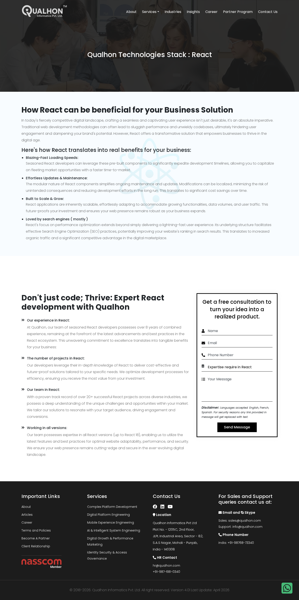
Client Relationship (35, 546)
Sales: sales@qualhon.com (239, 520)
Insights (193, 11)
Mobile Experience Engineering (110, 522)
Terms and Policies (36, 530)
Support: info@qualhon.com (240, 527)
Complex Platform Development (112, 507)
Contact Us (268, 11)
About (131, 11)
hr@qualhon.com (166, 565)
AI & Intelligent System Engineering (113, 530)
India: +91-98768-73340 (236, 543)
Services (149, 11)
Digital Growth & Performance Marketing (110, 541)
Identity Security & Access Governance (107, 555)
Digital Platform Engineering (108, 514)
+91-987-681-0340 (166, 571)
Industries (173, 11)
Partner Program (238, 11)
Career (211, 11)
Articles (27, 514)
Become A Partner (35, 538)
